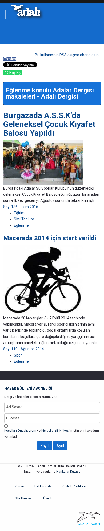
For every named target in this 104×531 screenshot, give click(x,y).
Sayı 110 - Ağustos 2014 (23, 349)
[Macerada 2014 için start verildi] (43, 279)
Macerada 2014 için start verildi (49, 238)
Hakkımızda (43, 486)
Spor (18, 355)
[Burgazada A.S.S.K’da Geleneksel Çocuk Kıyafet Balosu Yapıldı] (43, 162)
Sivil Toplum (24, 219)
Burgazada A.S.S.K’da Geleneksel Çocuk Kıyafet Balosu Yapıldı (49, 124)
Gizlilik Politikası (74, 486)
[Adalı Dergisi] (25, 10)
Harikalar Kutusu (68, 471)
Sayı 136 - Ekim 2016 (20, 207)
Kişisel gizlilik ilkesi (55, 430)
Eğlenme (21, 225)
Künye (19, 486)
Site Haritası (24, 498)
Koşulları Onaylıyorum (20, 430)
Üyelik (47, 498)
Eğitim (19, 213)
